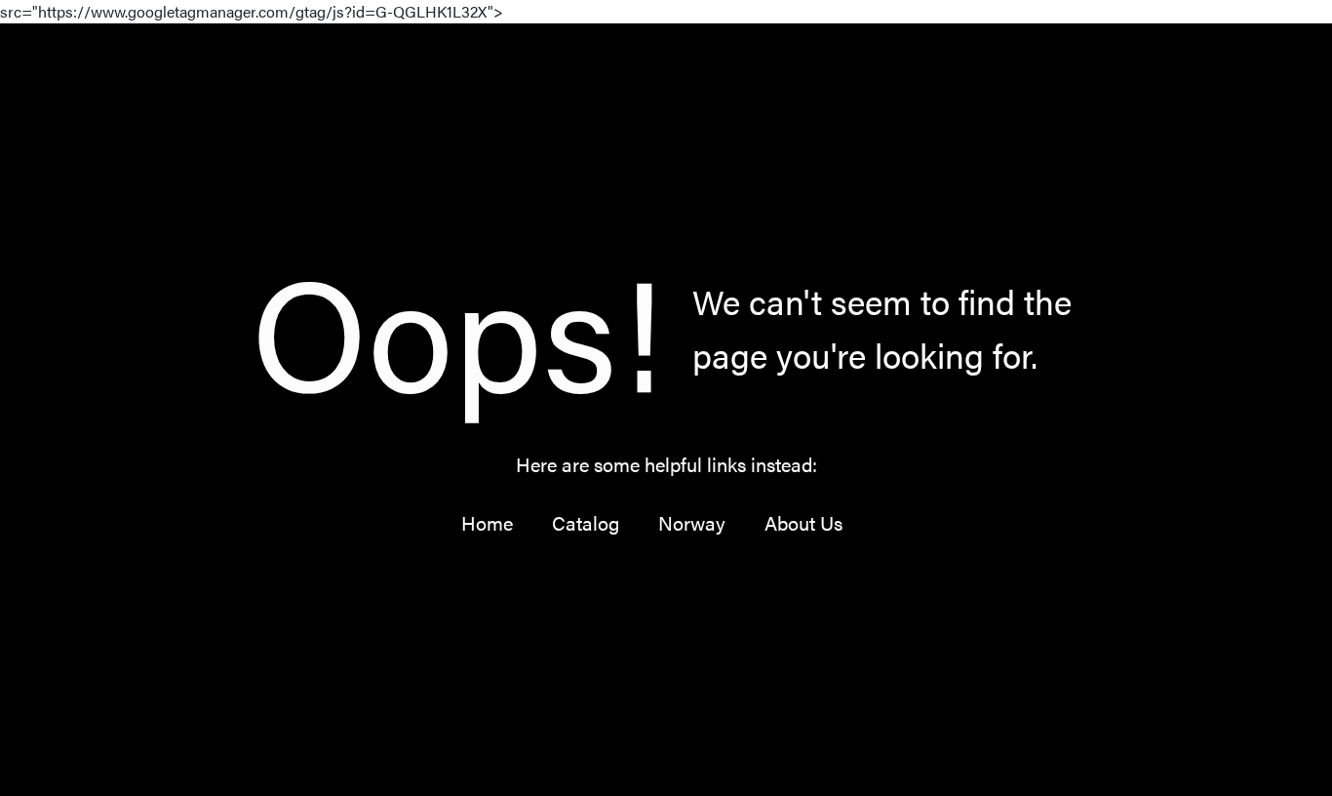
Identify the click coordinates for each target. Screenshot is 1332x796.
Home (487, 522)
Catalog (585, 522)
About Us (803, 522)
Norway (691, 522)
